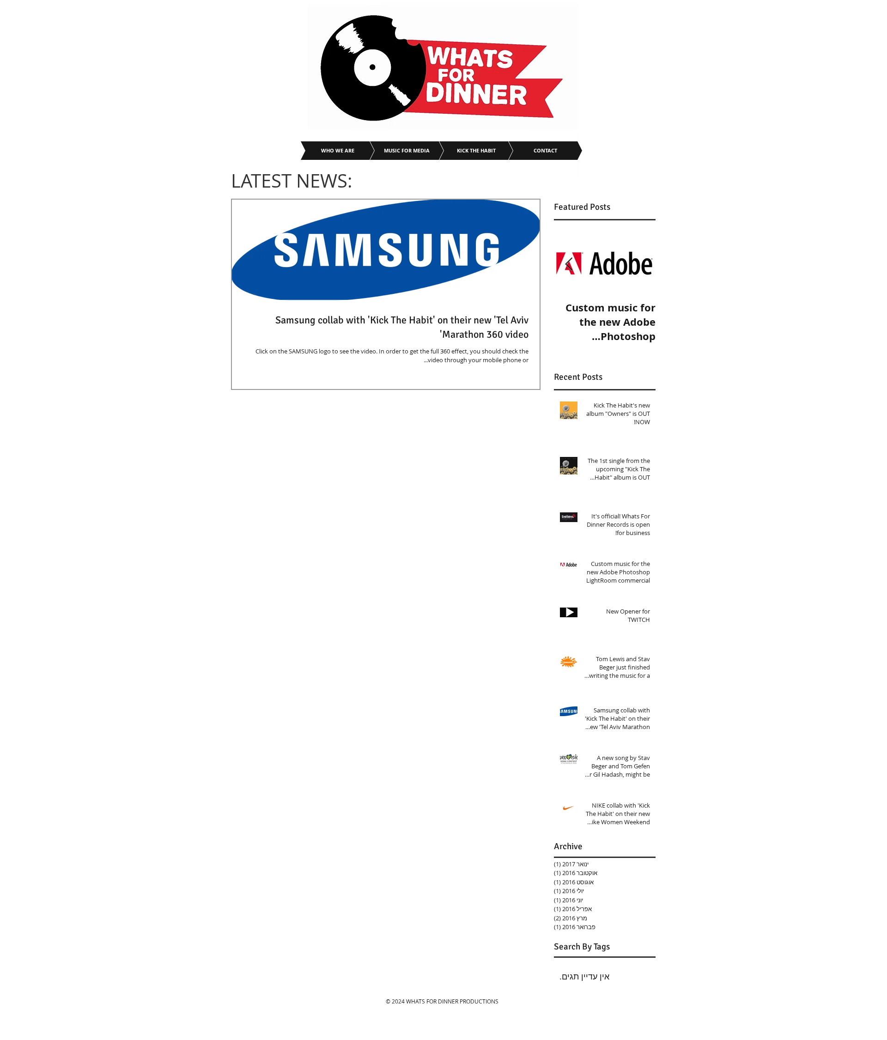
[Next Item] (569, 264)
